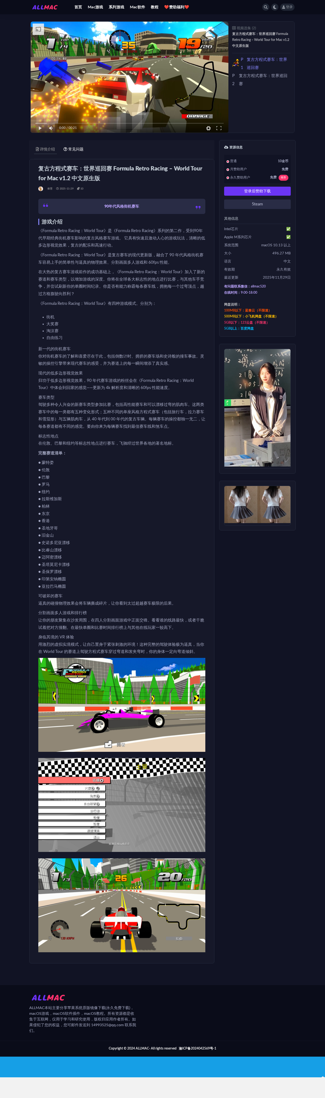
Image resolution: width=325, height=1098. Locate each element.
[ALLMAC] (41, 188)
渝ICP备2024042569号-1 (197, 1048)
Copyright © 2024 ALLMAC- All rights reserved (143, 1048)
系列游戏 (116, 7)
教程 (154, 7)
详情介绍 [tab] (47, 149)
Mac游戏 (95, 7)
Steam (257, 204)
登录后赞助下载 (257, 191)
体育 (50, 188)
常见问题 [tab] (76, 149)
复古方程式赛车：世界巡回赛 (264, 64)
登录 (289, 7)
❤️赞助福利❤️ (176, 7)
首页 (78, 7)
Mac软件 (137, 7)
